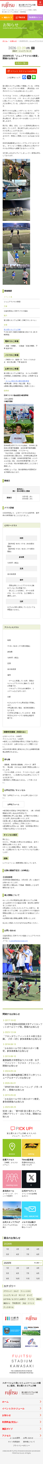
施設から (6, 1303)
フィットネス (26, 1291)
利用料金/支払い (10, 1422)
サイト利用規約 (14, 1442)
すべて (29, 1295)
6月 (17, 1254)
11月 (28, 1278)
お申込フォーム (13, 804)
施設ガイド (7, 1429)
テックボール (8, 1307)
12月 (38, 1278)
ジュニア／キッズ (25, 51)
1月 (7, 1249)
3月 (27, 1249)
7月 (28, 1254)
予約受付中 (16, 1303)
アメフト (31, 1299)
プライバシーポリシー (21, 1445)
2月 (17, 1249)
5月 (7, 1254)
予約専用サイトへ (35, 17)
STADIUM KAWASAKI (22, 1361)
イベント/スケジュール (13, 1408)
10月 (17, 1278)
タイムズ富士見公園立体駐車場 (17, 381)
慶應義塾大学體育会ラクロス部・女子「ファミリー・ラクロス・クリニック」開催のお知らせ (22, 1063)
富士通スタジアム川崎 (12, 329)
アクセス (6, 1435)
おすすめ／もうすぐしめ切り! (14, 1299)
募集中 (15, 51)
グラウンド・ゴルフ (11, 1291)
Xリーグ (22, 1295)
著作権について (29, 1442)
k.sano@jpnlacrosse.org (18, 941)
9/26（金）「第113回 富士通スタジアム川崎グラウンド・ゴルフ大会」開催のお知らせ (22, 1114)
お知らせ (13, 41)
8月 (38, 1254)
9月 (7, 1278)
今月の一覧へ (21, 63)
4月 (38, 1249)
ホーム (5, 41)
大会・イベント (28, 1303)
